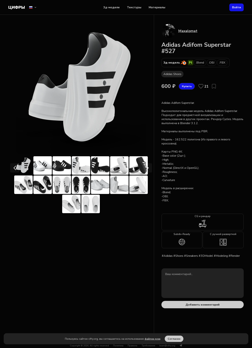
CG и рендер (202, 216)
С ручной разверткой (223, 234)
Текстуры (134, 7)
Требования (148, 345)
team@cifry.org (167, 345)
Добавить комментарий (203, 304)
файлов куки (152, 339)
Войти (236, 7)
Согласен (174, 339)
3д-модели (111, 7)
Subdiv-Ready (182, 234)
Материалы (157, 7)
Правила (132, 345)
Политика (118, 345)
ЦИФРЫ (16, 7)
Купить (187, 86)
